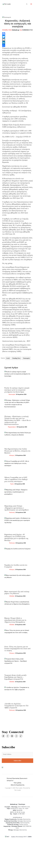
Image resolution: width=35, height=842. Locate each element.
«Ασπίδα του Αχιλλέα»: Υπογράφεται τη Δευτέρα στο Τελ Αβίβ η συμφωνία (16, 706)
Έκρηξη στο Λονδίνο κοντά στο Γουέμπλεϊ (15, 566)
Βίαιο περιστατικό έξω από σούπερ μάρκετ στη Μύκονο (16, 592)
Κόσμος (11, 455)
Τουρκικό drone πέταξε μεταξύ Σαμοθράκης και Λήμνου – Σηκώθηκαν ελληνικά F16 (15, 677)
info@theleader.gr (17, 817)
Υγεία (11, 484)
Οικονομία (12, 394)
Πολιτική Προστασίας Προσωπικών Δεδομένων (17, 779)
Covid (8, 358)
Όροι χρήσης (17, 782)
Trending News (16, 358)
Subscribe (17, 760)
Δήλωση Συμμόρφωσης (17, 785)
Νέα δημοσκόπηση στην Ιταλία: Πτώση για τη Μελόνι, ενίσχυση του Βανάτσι (17, 451)
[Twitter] (17, 36)
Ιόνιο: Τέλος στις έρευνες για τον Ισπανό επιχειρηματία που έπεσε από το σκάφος (17, 648)
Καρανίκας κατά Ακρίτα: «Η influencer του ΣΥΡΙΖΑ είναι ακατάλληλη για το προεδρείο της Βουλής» (16, 537)
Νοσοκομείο (26, 358)
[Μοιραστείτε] (17, 45)
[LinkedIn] (17, 42)
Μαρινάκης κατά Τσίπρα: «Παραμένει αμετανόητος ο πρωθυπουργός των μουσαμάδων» (16, 508)
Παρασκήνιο (12, 427)
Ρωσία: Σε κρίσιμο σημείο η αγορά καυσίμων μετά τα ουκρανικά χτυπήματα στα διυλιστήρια (16, 390)
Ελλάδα (5, 30)
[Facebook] (17, 33)
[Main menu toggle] (31, 4)
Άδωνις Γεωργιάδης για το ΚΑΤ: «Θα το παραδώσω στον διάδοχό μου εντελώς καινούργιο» (16, 479)
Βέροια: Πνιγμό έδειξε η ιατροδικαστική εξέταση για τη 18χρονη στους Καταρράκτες (15, 620)
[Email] (17, 39)
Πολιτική (11, 512)
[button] (26, 4)
